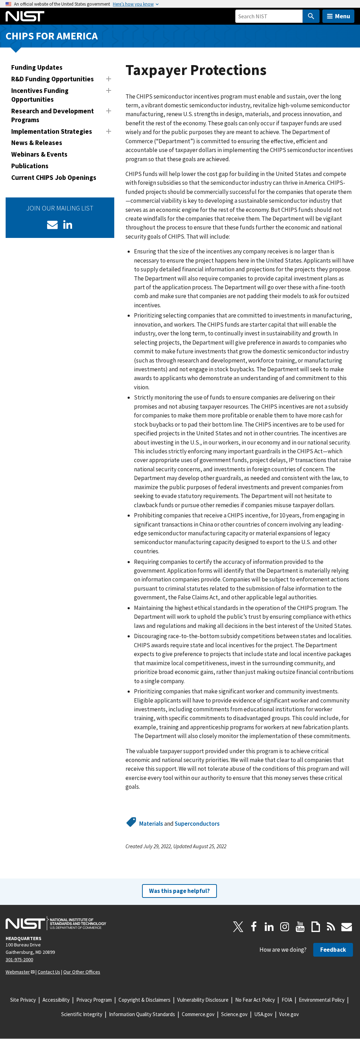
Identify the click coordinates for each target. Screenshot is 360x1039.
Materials (151, 823)
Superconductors (197, 823)
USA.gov (263, 1014)
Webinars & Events (39, 154)
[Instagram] (284, 926)
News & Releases (36, 142)
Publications (30, 166)
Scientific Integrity (81, 1014)
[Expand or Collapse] (108, 78)
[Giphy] (315, 926)
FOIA (287, 999)
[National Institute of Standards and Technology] (56, 923)
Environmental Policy (322, 999)
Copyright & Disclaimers (144, 999)
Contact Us (49, 972)
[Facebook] (254, 926)
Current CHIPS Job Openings (53, 177)
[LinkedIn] (68, 224)
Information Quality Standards (142, 1014)
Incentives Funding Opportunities (40, 94)
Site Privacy (23, 999)
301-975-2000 (19, 959)
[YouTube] (300, 926)
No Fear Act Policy (255, 999)
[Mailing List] (346, 926)
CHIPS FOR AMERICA (52, 35)
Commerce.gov (198, 1014)
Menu (342, 16)
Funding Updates (37, 67)
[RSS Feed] (331, 926)
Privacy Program (94, 999)
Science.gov (234, 1014)
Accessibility (56, 999)
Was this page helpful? (179, 891)
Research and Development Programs (52, 115)
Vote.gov (289, 1014)
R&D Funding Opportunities (52, 79)
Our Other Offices (81, 972)
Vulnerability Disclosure (203, 999)
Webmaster (18, 972)
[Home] (25, 16)
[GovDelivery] (52, 224)
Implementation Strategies (51, 131)
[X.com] (238, 926)
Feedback (333, 949)
